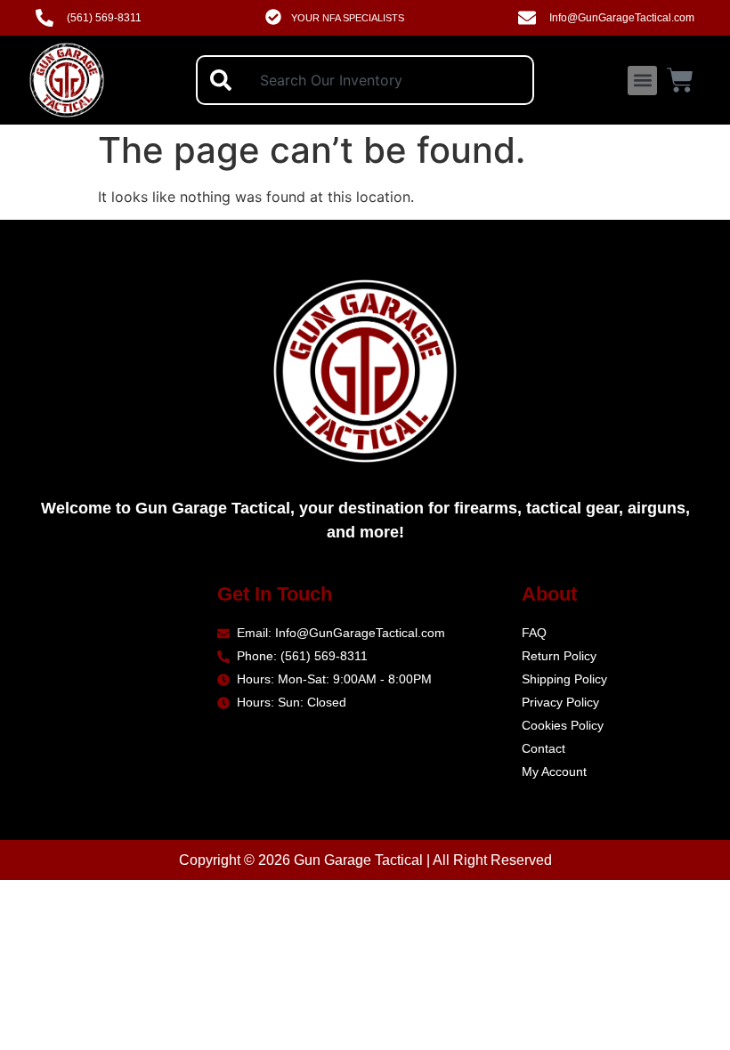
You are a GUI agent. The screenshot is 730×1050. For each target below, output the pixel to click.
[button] (642, 80)
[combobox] (365, 80)
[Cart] (680, 77)
